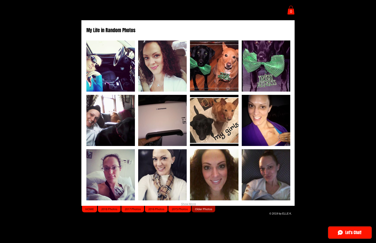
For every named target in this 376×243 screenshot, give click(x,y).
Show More (188, 204)
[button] (291, 10)
